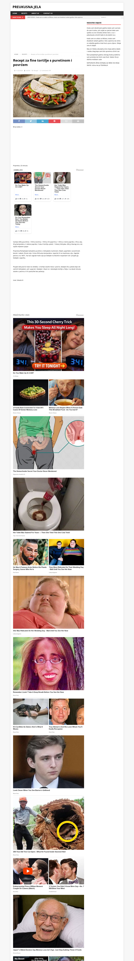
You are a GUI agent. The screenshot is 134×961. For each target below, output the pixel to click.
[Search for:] (110, 17)
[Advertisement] (48, 37)
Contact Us (48, 13)
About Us (35, 13)
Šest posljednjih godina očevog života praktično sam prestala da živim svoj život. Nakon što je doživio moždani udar (103, 57)
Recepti (24, 13)
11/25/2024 (19, 70)
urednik (28, 70)
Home (15, 13)
